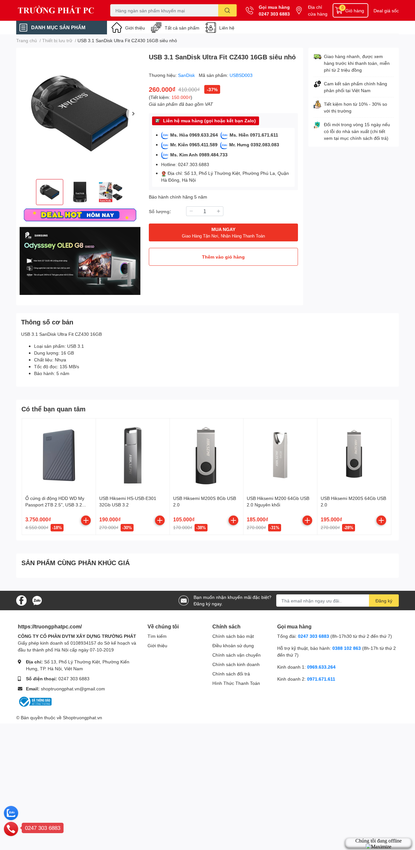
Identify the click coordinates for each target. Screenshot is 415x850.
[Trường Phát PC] (56, 10)
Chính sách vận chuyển (236, 655)
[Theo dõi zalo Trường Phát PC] (37, 600)
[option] (79, 113)
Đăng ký (383, 600)
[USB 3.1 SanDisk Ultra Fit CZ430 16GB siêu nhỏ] (79, 113)
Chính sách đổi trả (231, 673)
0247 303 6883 (274, 14)
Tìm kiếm (157, 636)
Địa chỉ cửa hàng (317, 10)
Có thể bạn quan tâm (53, 409)
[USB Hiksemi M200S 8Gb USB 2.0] (206, 455)
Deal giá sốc (386, 10)
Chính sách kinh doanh (236, 664)
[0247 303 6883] (11, 828)
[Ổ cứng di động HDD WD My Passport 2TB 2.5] (59, 455)
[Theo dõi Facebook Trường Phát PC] (21, 600)
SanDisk (187, 75)
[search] (227, 10)
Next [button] (133, 113)
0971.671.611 (321, 679)
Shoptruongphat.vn (82, 717)
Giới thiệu (135, 27)
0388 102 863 (346, 648)
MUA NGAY (223, 232)
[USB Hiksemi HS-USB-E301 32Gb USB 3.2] (133, 455)
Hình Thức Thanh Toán (236, 683)
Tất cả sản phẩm (182, 27)
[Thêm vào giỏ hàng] (86, 520)
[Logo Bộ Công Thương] (35, 701)
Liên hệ (226, 27)
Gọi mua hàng (274, 7)
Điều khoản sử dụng (233, 645)
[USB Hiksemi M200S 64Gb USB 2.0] (354, 455)
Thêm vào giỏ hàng (223, 257)
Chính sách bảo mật (233, 636)
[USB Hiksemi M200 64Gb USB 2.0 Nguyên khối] (280, 455)
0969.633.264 (321, 667)
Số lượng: (160, 211)
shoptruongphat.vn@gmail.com (73, 688)
